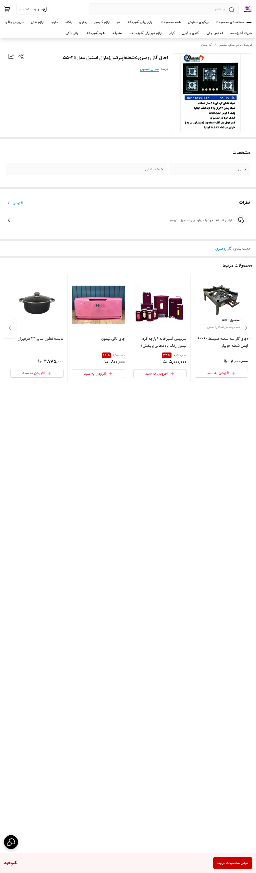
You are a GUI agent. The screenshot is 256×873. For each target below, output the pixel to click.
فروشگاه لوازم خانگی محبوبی (235, 44)
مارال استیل (149, 69)
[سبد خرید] (7, 9)
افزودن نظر (14, 203)
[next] (10, 328)
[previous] (246, 328)
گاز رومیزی (206, 44)
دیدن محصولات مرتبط (232, 863)
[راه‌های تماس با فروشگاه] (11, 842)
